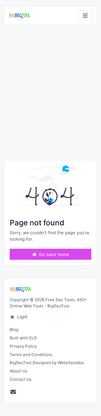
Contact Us (21, 379)
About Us (18, 371)
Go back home (53, 254)
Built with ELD (23, 337)
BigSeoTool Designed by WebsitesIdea (47, 362)
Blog (14, 329)
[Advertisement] (50, 92)
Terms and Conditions (31, 354)
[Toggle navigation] (85, 15)
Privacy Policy (23, 346)
